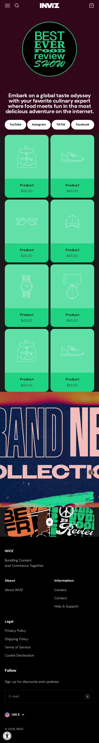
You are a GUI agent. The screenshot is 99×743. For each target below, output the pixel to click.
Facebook (82, 124)
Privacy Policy (15, 630)
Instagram (39, 124)
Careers (60, 590)
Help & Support (66, 606)
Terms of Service (18, 647)
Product (27, 185)
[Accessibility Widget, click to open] (7, 736)
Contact (60, 598)
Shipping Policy (16, 639)
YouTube (15, 124)
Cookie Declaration (19, 655)
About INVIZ (14, 590)
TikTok (60, 124)
